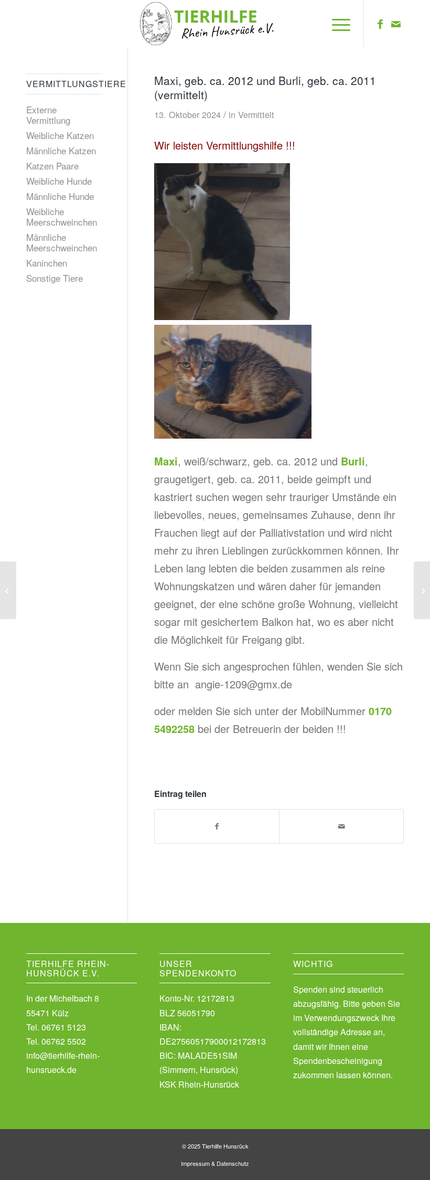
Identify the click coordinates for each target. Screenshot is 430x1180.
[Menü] (335, 23)
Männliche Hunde (60, 196)
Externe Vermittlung (48, 114)
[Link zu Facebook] (380, 23)
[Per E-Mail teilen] (341, 826)
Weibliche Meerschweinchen (61, 216)
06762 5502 (63, 1041)
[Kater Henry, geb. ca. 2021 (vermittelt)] (422, 590)
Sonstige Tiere (54, 277)
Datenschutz (233, 1163)
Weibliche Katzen (60, 135)
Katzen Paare (52, 165)
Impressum (195, 1163)
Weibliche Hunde (59, 180)
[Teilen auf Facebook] (217, 826)
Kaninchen (46, 262)
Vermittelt (256, 114)
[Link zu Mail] (396, 23)
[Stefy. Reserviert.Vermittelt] (8, 590)
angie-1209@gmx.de (243, 684)
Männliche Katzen (61, 150)
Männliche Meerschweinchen (61, 242)
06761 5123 (63, 1027)
